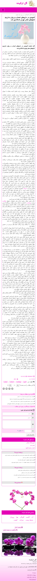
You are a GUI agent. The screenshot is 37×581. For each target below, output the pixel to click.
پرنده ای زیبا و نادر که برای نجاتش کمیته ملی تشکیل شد (24, 475)
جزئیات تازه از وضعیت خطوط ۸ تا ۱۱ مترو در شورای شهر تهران (22, 462)
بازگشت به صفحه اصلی (9, 530)
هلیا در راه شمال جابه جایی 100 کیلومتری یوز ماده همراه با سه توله (22, 399)
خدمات (25, 188)
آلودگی (22, 517)
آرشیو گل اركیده (32, 579)
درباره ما (34, 573)
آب (32, 517)
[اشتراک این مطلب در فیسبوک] (9, 388)
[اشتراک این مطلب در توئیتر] (6, 388)
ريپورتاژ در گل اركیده (31, 575)
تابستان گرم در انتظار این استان (28, 458)
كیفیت (15, 520)
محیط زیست (29, 520)
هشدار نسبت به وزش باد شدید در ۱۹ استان (26, 397)
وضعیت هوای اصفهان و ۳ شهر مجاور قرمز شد (26, 460)
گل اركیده (22, 3)
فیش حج (32, 445)
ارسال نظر (30, 434)
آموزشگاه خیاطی (30, 442)
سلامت (4, 201)
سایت (5, 382)
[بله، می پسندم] (17, 385)
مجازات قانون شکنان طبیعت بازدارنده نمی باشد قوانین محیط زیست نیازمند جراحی (19, 455)
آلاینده (27, 517)
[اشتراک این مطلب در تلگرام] (12, 388)
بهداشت (29, 203)
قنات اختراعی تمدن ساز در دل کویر (27, 473)
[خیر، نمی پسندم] (10, 385)
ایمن (25, 382)
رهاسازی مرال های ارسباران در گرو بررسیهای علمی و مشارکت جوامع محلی (20, 404)
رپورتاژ (12, 517)
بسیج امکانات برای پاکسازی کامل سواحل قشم (26, 470)
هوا (17, 517)
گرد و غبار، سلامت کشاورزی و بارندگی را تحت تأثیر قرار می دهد (22, 401)
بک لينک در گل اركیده (31, 577)
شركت (21, 520)
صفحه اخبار (18, 527)
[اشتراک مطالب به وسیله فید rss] (3, 388)
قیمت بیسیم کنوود (30, 447)
